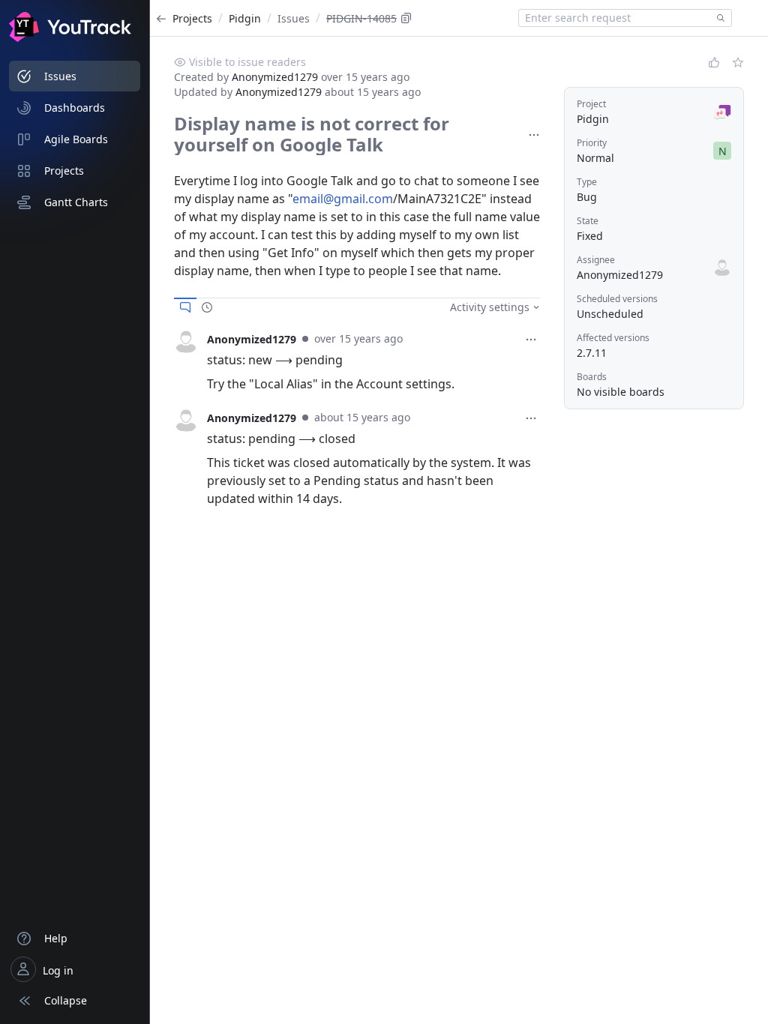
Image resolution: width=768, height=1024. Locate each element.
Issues (294, 18)
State (587, 220)
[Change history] (207, 307)
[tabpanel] (357, 361)
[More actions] (531, 340)
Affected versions (613, 337)
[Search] (717, 18)
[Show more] (534, 135)
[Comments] (185, 307)
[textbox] (615, 17)
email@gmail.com (342, 198)
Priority (592, 142)
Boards (592, 376)
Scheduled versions (617, 298)
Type (587, 181)
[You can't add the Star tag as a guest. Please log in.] (738, 62)
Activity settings (490, 307)
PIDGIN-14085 (361, 18)
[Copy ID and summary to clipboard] (406, 18)
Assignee (596, 259)
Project (591, 103)
